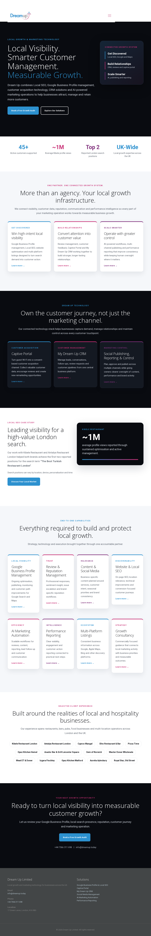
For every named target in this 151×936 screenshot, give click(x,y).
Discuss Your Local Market (23, 482)
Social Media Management (88, 894)
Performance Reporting (87, 900)
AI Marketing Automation (87, 897)
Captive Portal (82, 888)
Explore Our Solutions (55, 110)
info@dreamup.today (17, 893)
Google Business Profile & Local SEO (92, 885)
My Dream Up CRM (85, 891)
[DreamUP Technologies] (21, 15)
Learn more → (18, 266)
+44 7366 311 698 (15, 902)
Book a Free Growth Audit (23, 110)
